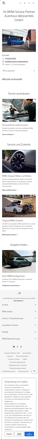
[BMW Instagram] (21, 347)
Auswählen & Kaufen (10, 325)
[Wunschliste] (29, 3)
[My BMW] (20, 3)
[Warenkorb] (25, 3)
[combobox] (34, 371)
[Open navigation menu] (33, 3)
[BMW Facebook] (17, 347)
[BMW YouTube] (14, 347)
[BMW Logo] (3, 3)
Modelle (5, 332)
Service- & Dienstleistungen (12, 318)
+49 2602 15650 (10, 58)
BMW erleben (7, 311)
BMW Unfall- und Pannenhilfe (12, 79)
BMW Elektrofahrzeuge (11, 339)
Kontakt (5, 305)
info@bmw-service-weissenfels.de (16, 61)
